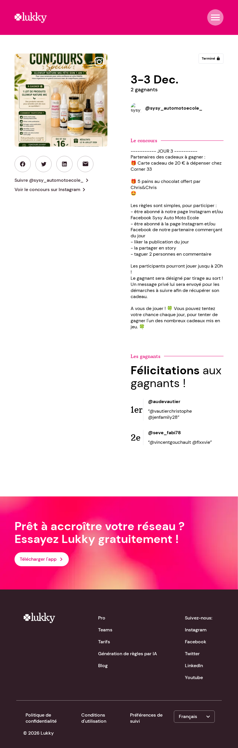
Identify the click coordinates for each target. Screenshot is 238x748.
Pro (101, 618)
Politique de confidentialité (41, 718)
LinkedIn (194, 665)
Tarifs (104, 642)
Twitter (192, 654)
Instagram (196, 630)
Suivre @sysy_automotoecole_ (53, 180)
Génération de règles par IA (127, 654)
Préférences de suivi (146, 718)
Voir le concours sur (51, 189)
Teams (105, 630)
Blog (103, 665)
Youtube (194, 677)
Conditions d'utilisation (93, 718)
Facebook (195, 642)
